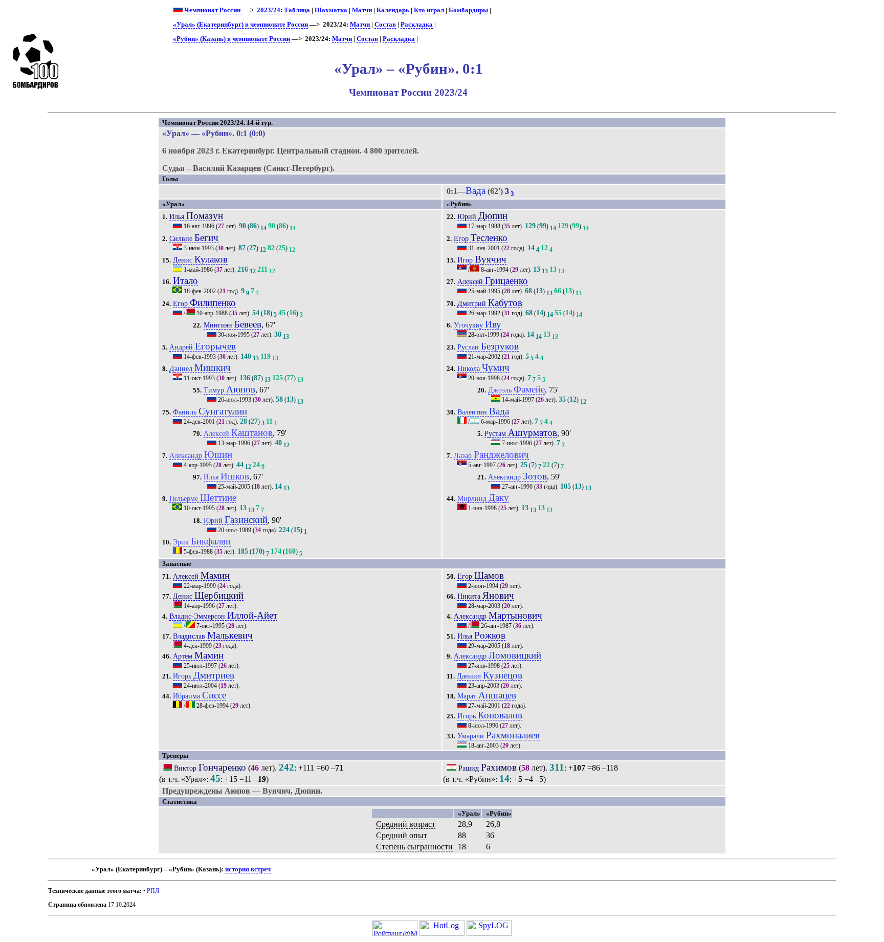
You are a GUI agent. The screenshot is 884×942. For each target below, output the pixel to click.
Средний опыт (401, 835)
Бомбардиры (468, 10)
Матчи (362, 10)
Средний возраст (405, 824)
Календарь (393, 10)
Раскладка (417, 24)
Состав (385, 24)
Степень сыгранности (414, 846)
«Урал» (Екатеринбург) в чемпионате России (240, 24)
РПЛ (153, 890)
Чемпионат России (212, 10)
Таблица (297, 10)
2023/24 (268, 10)
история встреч (248, 869)
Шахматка (331, 10)
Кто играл (429, 10)
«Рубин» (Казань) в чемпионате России (231, 38)
